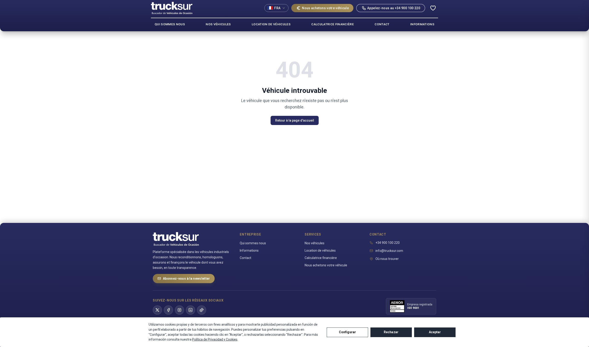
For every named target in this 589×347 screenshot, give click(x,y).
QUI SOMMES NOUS (170, 24)
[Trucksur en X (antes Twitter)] (157, 310)
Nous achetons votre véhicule (325, 8)
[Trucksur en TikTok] (201, 310)
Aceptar (435, 332)
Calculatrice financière (321, 258)
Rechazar (391, 332)
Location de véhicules (320, 250)
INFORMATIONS (422, 24)
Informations (249, 250)
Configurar (347, 332)
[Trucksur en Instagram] (179, 310)
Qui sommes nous (253, 243)
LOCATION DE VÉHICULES (271, 24)
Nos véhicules (314, 243)
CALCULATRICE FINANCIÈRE (332, 24)
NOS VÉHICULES (218, 24)
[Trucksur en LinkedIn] (190, 310)
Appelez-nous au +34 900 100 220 (393, 8)
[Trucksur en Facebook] (168, 310)
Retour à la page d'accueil (294, 120)
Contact (245, 258)
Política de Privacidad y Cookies (214, 339)
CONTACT (382, 24)
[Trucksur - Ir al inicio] (171, 8)
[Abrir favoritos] (433, 8)
